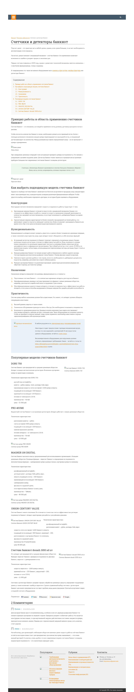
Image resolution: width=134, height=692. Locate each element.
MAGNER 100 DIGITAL (24, 106)
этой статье (63, 334)
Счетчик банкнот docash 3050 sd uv (28, 111)
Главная (13, 38)
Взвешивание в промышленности (81, 663)
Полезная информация (22, 32)
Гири (16, 35)
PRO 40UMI (20, 104)
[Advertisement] (102, 66)
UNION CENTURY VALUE (24, 109)
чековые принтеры (74, 70)
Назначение (20, 94)
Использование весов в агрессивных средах (55, 672)
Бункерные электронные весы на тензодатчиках (57, 680)
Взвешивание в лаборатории (80, 660)
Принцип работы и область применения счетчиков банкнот (33, 84)
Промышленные (20, 24)
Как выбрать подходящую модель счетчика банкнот (31, 87)
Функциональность (23, 91)
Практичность (21, 96)
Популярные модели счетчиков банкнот (27, 99)
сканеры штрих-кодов (59, 70)
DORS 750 (20, 101)
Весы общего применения (23, 21)
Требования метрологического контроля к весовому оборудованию (57, 661)
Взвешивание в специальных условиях (79, 668)
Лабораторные (20, 26)
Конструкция (21, 89)
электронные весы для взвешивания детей (66, 323)
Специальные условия (22, 29)
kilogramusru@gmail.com (110, 661)
